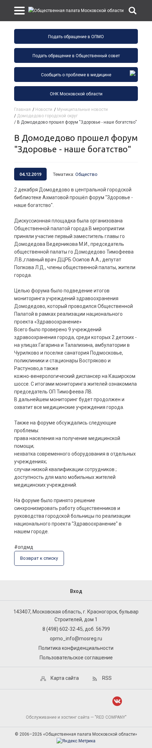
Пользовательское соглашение (76, 657)
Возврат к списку (39, 558)
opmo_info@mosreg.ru (76, 638)
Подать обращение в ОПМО (76, 36)
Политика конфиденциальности (76, 648)
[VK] (117, 701)
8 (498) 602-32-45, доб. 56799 (76, 629)
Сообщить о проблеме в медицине (76, 74)
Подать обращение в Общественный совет (76, 55)
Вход (76, 591)
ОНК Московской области (76, 93)
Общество (86, 174)
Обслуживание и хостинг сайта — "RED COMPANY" (76, 717)
